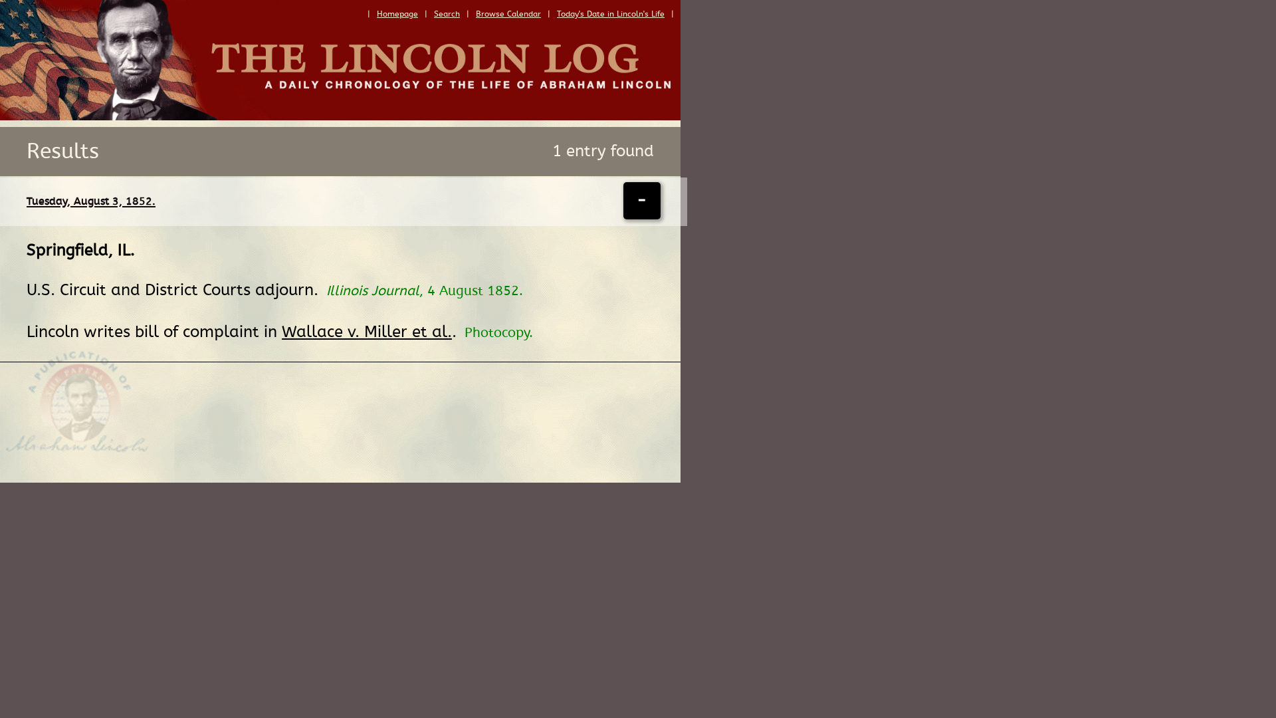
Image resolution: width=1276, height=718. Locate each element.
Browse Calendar (508, 14)
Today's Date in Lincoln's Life (611, 14)
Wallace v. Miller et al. (367, 332)
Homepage (397, 14)
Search (447, 14)
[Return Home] (340, 117)
